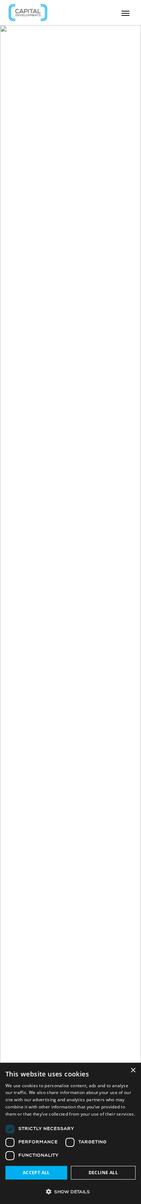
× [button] (133, 1070)
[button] (70, 1191)
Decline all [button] (103, 1172)
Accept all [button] (36, 1172)
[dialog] (70, 1133)
